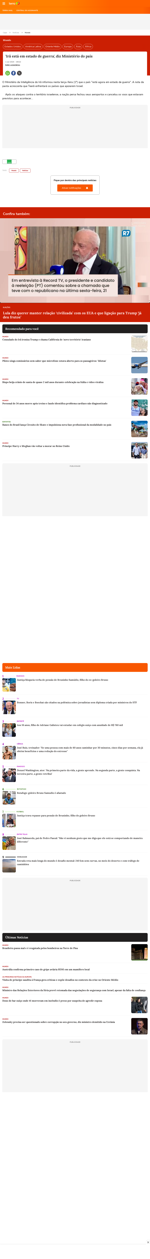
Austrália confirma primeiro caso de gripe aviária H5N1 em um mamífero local (46, 969)
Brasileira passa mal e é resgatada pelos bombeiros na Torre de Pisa (40, 948)
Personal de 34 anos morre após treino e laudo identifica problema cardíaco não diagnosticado (54, 403)
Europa (67, 46)
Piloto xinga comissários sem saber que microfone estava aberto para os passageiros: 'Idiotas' (54, 360)
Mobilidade (22, 857)
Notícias (16, 32)
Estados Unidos (13, 46)
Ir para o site (14, 3)
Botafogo (21, 789)
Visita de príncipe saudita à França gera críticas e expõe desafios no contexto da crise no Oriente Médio (60, 979)
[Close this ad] (148, 1242)
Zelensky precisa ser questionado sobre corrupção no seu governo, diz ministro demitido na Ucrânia (58, 1022)
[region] (75, 1252)
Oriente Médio (52, 46)
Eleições (6, 307)
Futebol (20, 812)
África (88, 46)
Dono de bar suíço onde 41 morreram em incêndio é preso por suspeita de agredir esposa (52, 1000)
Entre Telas (22, 834)
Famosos (20, 676)
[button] (3, 3)
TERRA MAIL (7, 10)
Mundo (27, 32)
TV (18, 699)
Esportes (6, 422)
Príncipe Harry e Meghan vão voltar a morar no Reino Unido (36, 446)
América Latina (33, 46)
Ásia (78, 46)
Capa (5, 32)
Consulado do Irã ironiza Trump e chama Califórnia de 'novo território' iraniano (46, 339)
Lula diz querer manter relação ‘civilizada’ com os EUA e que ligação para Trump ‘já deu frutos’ (72, 315)
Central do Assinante (27, 10)
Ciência (20, 744)
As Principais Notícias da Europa (17, 977)
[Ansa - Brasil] (9, 161)
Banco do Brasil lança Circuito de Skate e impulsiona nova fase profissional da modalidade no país (56, 424)
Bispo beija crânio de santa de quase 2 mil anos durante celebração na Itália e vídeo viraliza (52, 382)
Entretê (20, 721)
